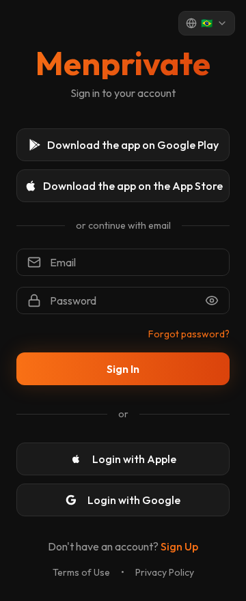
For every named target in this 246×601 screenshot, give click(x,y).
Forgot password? (189, 334)
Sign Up (179, 546)
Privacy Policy (164, 572)
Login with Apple (134, 459)
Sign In (123, 369)
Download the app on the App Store (133, 186)
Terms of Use (81, 572)
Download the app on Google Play (133, 145)
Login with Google (133, 500)
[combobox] (206, 23)
